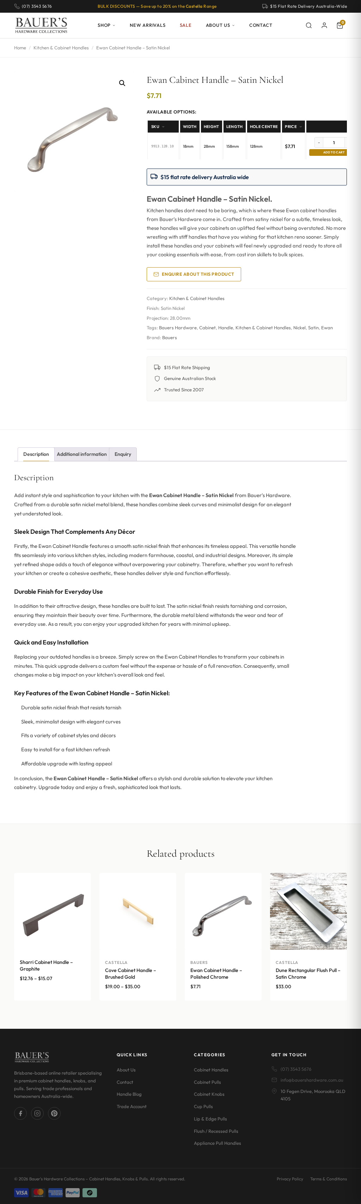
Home (20, 47)
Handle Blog (129, 1094)
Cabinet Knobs (209, 1094)
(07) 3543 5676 (296, 1068)
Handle (225, 327)
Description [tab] (36, 454)
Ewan (327, 327)
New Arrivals (147, 25)
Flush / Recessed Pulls (216, 1130)
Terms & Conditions (328, 1178)
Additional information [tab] (82, 454)
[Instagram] (37, 1113)
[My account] (324, 25)
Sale (186, 25)
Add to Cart (334, 152)
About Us (218, 25)
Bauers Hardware (178, 327)
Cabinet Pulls (207, 1081)
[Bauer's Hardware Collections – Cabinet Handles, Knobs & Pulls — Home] (41, 25)
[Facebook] (20, 1113)
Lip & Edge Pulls (210, 1118)
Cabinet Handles (211, 1069)
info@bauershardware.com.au (312, 1080)
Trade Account (132, 1106)
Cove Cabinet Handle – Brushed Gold (130, 973)
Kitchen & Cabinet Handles (61, 47)
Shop (104, 25)
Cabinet (207, 327)
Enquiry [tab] (123, 454)
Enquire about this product (198, 274)
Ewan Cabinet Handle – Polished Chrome (216, 973)
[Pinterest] (54, 1113)
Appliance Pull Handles (217, 1143)
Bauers (169, 337)
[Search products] (309, 25)
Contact (260, 25)
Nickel (299, 327)
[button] (122, 83)
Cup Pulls (203, 1106)
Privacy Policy (290, 1178)
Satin (313, 327)
